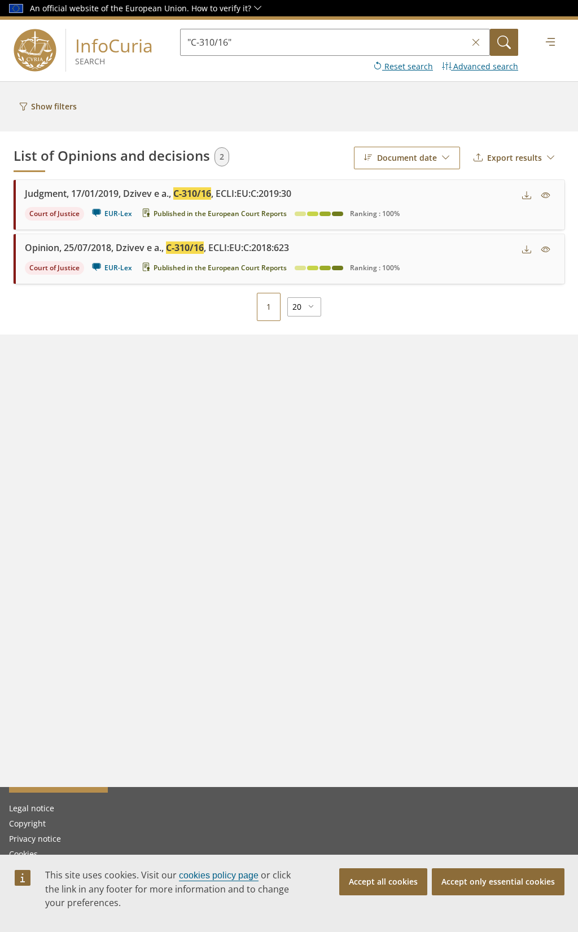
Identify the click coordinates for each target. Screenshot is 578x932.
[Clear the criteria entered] (475, 42)
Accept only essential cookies (498, 881)
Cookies (23, 854)
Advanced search (484, 66)
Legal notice (31, 808)
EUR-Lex (118, 213)
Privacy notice (35, 838)
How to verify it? (222, 8)
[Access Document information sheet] (545, 196)
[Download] (526, 196)
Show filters (54, 106)
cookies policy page (219, 875)
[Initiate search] (504, 42)
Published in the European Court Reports (220, 213)
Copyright (27, 823)
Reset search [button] (407, 66)
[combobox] (407, 158)
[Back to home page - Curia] (35, 50)
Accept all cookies (383, 881)
